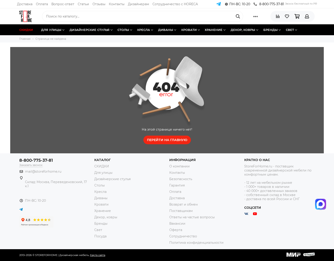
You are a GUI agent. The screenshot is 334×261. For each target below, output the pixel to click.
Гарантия (177, 185)
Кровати (101, 204)
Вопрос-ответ (62, 4)
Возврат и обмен (183, 204)
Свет (98, 230)
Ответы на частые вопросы (192, 217)
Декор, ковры (105, 217)
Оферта (175, 230)
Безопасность (180, 179)
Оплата (42, 4)
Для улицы (103, 173)
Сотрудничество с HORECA (175, 4)
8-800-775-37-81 (271, 4)
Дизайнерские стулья (112, 179)
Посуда (100, 236)
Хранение (102, 211)
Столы (99, 185)
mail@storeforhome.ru (43, 171)
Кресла (100, 192)
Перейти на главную (167, 140)
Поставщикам (181, 211)
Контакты (117, 4)
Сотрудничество (183, 236)
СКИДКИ (101, 166)
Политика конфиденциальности (196, 243)
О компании (179, 166)
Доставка (24, 4)
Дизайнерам (138, 4)
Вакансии (177, 223)
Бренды (100, 223)
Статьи (83, 4)
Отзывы (98, 4)
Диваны (100, 198)
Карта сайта (97, 255)
